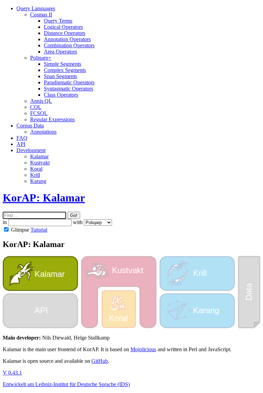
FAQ (21, 138)
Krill (35, 175)
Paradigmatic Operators (69, 82)
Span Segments (60, 76)
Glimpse (20, 230)
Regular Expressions (52, 119)
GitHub (99, 361)
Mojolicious (143, 349)
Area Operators (60, 51)
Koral (36, 169)
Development (31, 150)
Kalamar (39, 156)
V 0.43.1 (12, 373)
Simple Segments (62, 64)
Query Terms (58, 21)
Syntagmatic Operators (68, 88)
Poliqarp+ (40, 58)
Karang (38, 181)
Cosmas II (41, 14)
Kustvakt (40, 162)
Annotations (43, 132)
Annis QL (41, 101)
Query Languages (35, 8)
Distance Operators (64, 33)
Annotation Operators (67, 39)
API (20, 144)
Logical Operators (63, 27)
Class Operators (61, 95)
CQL (35, 107)
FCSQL (39, 113)
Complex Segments (65, 70)
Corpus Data (30, 125)
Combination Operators (69, 45)
